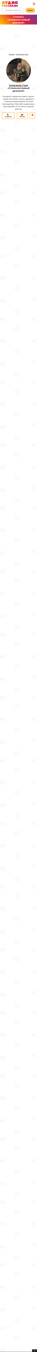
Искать (30, 10)
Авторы (12, 54)
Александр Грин (22, 54)
